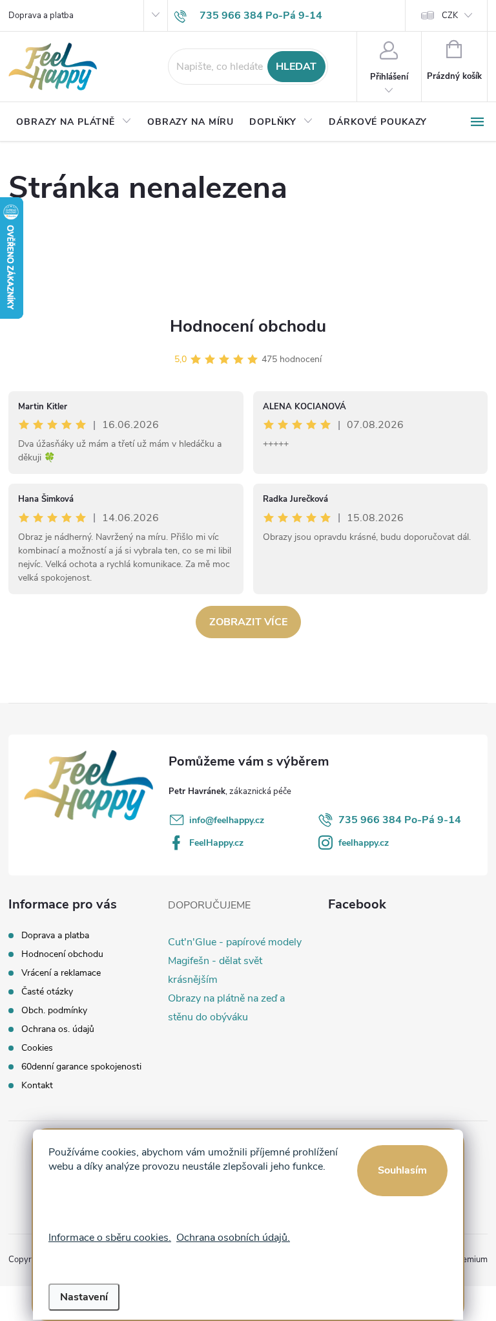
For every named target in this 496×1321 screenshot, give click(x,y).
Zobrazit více (248, 622)
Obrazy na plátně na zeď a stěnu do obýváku (226, 1007)
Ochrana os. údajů (57, 1029)
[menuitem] (74, 122)
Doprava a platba (41, 15)
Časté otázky (47, 991)
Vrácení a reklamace (61, 973)
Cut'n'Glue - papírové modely (235, 942)
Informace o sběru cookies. (109, 1237)
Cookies (37, 1048)
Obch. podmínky (54, 1010)
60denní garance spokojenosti (81, 1066)
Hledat (296, 66)
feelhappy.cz (363, 843)
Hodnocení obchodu (248, 326)
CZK (450, 15)
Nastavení (84, 1297)
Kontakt (37, 1085)
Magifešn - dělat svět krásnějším (215, 970)
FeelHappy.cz (216, 843)
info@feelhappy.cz (226, 820)
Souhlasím (402, 1170)
